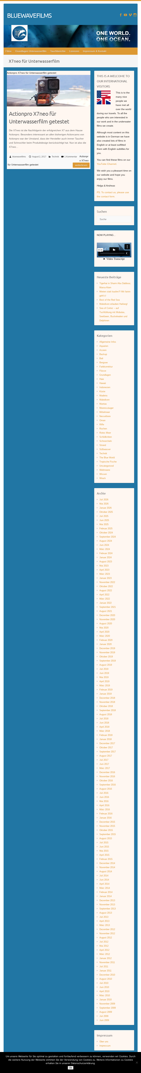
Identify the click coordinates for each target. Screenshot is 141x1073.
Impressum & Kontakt (94, 51)
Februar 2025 (105, 528)
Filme (9, 51)
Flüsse (102, 370)
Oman (102, 420)
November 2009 (107, 1003)
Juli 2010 (103, 983)
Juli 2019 (103, 669)
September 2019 (107, 660)
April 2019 (104, 681)
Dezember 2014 (107, 863)
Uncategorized (106, 466)
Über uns (103, 1041)
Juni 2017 (104, 764)
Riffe (101, 424)
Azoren (102, 350)
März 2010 (104, 995)
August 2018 (105, 714)
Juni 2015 (104, 846)
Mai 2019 (104, 677)
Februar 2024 (105, 553)
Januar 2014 (105, 896)
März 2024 (104, 549)
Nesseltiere (105, 416)
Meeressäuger (106, 408)
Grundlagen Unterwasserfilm (30, 51)
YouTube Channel (106, 164)
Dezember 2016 (107, 772)
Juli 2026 (103, 499)
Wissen (103, 474)
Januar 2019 (105, 693)
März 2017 (104, 768)
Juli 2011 (103, 966)
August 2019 (105, 665)
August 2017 (105, 755)
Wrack (102, 478)
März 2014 (104, 888)
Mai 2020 (104, 627)
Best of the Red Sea (109, 300)
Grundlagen (105, 375)
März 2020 (104, 636)
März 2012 (104, 954)
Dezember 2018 (107, 698)
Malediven (104, 399)
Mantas (103, 404)
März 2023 (104, 574)
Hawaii (102, 383)
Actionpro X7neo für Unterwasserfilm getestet (39, 117)
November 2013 (107, 904)
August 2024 (105, 541)
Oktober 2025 (106, 512)
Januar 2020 (105, 644)
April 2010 (104, 991)
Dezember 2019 (107, 648)
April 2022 (104, 594)
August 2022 (105, 590)
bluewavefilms (19, 156)
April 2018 (104, 727)
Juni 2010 (104, 987)
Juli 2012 (103, 941)
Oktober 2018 (106, 706)
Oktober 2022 (106, 586)
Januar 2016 (105, 817)
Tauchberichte (58, 51)
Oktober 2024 (106, 532)
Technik (55, 156)
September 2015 (107, 834)
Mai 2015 (104, 851)
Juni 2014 (104, 879)
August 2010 (105, 979)
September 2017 (107, 751)
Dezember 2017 (107, 743)
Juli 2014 (103, 875)
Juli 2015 (103, 842)
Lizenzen (74, 51)
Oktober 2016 (106, 780)
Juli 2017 (103, 760)
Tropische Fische (108, 461)
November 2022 (107, 582)
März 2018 (104, 731)
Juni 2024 (104, 545)
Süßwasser (105, 449)
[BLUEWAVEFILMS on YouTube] (125, 15)
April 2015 (104, 855)
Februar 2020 (105, 640)
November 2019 (107, 652)
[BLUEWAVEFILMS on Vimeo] (130, 15)
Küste (102, 391)
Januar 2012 (105, 958)
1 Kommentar (70, 156)
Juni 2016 (104, 797)
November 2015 (107, 826)
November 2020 (107, 619)
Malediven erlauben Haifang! (113, 304)
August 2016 (105, 789)
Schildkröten (105, 437)
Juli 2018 (103, 718)
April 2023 (104, 570)
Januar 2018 (105, 739)
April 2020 (104, 632)
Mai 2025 (104, 524)
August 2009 (105, 1012)
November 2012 (107, 933)
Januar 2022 (105, 603)
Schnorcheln (105, 441)
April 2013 (104, 921)
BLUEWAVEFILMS (29, 15)
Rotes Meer (105, 432)
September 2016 (107, 784)
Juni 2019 (104, 673)
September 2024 (107, 536)
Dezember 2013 (107, 900)
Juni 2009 (104, 1020)
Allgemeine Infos (107, 342)
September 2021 (107, 607)
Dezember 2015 (107, 822)
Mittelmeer (104, 412)
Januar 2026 (105, 508)
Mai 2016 (104, 801)
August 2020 (105, 623)
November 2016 (107, 776)
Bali (101, 358)
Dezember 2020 (107, 615)
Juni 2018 (104, 722)
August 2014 (105, 871)
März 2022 (104, 598)
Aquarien (103, 346)
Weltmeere (104, 470)
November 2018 (107, 702)
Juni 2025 (104, 520)
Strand (102, 445)
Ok (70, 1067)
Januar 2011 (105, 970)
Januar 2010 (105, 999)
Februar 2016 (105, 813)
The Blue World (107, 457)
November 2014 (107, 867)
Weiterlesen (81, 165)
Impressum (105, 1045)
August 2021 (105, 611)
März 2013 (104, 925)
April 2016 (104, 805)
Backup (103, 354)
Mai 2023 (104, 565)
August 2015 (105, 838)
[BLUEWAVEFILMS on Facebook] (120, 15)
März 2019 (104, 685)
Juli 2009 (103, 1016)
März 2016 (104, 809)
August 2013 (105, 912)
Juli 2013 (103, 917)
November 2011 (107, 962)
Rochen (103, 428)
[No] (136, 1062)
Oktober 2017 (106, 747)
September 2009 (107, 1008)
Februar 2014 (105, 892)
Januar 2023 (105, 578)
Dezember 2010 (107, 974)
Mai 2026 (104, 503)
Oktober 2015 (106, 830)
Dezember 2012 (107, 929)
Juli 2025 (103, 516)
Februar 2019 (105, 689)
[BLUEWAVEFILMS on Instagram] (135, 15)
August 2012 (105, 937)
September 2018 (107, 710)
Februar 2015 (105, 859)
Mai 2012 (104, 946)
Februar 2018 (105, 735)
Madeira (103, 395)
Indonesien (104, 387)
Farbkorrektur (106, 366)
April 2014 (104, 884)
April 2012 (104, 950)
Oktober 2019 (106, 656)
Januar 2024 (105, 557)
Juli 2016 (103, 793)
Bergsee (103, 362)
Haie (101, 379)
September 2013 (107, 908)
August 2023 (105, 561)
